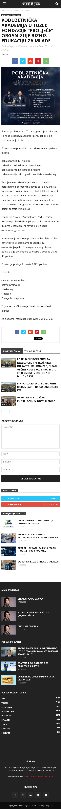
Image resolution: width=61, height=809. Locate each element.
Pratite (54, 498)
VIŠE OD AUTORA (32, 351)
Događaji (6, 715)
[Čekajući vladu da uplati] (8, 602)
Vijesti (4, 703)
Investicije (6, 404)
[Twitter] (38, 795)
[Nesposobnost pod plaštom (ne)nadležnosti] (8, 616)
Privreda (6, 366)
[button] (57, 4)
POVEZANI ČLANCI (12, 351)
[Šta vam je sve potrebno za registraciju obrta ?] (8, 666)
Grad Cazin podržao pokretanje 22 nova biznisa (36, 399)
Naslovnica (5, 10)
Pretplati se (52, 504)
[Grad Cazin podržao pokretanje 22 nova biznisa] (8, 401)
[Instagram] (23, 795)
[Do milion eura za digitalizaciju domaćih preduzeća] (8, 524)
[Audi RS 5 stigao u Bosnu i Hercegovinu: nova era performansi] (8, 538)
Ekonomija (6, 15)
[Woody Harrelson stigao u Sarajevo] (8, 565)
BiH (3, 390)
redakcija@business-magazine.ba (38, 776)
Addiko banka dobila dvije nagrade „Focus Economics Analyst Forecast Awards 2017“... (38, 651)
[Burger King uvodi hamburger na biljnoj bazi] (8, 680)
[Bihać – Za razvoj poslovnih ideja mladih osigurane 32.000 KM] (8, 387)
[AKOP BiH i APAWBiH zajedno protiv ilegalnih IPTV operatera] (8, 551)
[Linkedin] (30, 795)
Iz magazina (7, 711)
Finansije (5, 720)
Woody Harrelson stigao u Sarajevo (38, 561)
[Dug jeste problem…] (8, 630)
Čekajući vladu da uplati (31, 598)
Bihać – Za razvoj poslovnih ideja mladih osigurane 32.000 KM (37, 387)
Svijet (4, 724)
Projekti (16, 15)
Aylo (51, 805)
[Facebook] (15, 795)
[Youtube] (46, 795)
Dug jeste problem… (29, 626)
